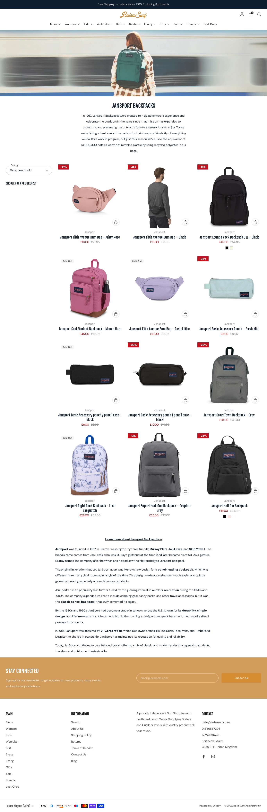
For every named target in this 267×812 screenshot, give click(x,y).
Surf (119, 24)
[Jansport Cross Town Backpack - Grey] (229, 374)
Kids (87, 24)
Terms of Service (82, 748)
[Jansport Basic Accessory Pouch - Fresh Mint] (229, 288)
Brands (191, 24)
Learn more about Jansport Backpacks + (133, 539)
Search (75, 722)
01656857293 (211, 729)
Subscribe (241, 678)
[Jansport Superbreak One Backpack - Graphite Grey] (159, 465)
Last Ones (210, 24)
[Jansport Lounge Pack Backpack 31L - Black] (229, 196)
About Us (77, 729)
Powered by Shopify (210, 805)
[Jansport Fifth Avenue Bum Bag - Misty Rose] (90, 196)
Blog (74, 761)
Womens (70, 24)
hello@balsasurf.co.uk (216, 722)
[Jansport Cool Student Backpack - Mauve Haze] (90, 288)
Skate (133, 24)
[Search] (259, 14)
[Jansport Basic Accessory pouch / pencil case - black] (90, 374)
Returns (76, 742)
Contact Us (78, 754)
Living (148, 24)
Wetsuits (103, 24)
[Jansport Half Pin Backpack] (229, 465)
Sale (176, 24)
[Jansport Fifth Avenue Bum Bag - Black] (159, 196)
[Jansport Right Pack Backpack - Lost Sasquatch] (90, 465)
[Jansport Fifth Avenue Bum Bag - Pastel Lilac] (159, 288)
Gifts (162, 24)
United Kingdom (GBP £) (18, 806)
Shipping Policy (81, 735)
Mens (53, 24)
